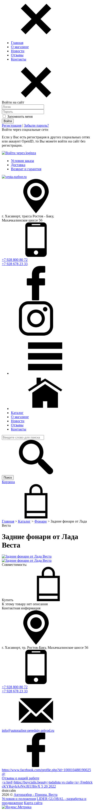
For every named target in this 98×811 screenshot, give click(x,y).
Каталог (24, 521)
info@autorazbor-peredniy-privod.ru (28, 730)
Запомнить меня (19, 116)
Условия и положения (19, 799)
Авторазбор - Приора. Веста (35, 795)
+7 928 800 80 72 (15, 260)
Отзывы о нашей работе (20, 778)
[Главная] (45, 409)
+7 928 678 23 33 (15, 264)
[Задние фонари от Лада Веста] (27, 556)
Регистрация (11, 125)
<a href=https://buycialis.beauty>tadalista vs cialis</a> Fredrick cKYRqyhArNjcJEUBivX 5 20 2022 (47, 784)
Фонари (40, 521)
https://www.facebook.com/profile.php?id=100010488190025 (46, 770)
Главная (17, 43)
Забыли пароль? (36, 125)
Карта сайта (33, 803)
